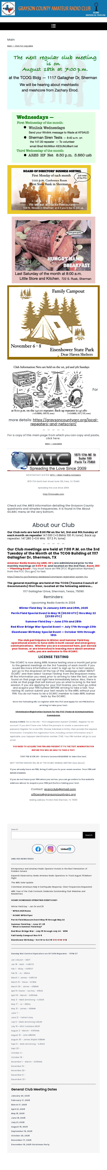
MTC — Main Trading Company (65, 475)
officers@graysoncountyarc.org (53, 794)
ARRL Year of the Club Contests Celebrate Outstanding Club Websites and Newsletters (48, 892)
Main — (10, 46)
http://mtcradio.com (53, 494)
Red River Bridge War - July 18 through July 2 (35, 931)
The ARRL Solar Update (22, 882)
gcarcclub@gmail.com (60, 789)
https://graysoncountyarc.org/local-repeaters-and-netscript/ (64, 422)
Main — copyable (53, 443)
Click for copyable (23, 46)
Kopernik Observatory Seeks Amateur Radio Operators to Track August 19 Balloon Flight (51, 876)
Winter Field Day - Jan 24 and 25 (27, 906)
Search (14, 829)
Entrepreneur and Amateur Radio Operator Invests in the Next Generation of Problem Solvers (49, 870)
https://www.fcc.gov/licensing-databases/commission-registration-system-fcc (47, 577)
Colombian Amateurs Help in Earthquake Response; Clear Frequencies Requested (51, 887)
